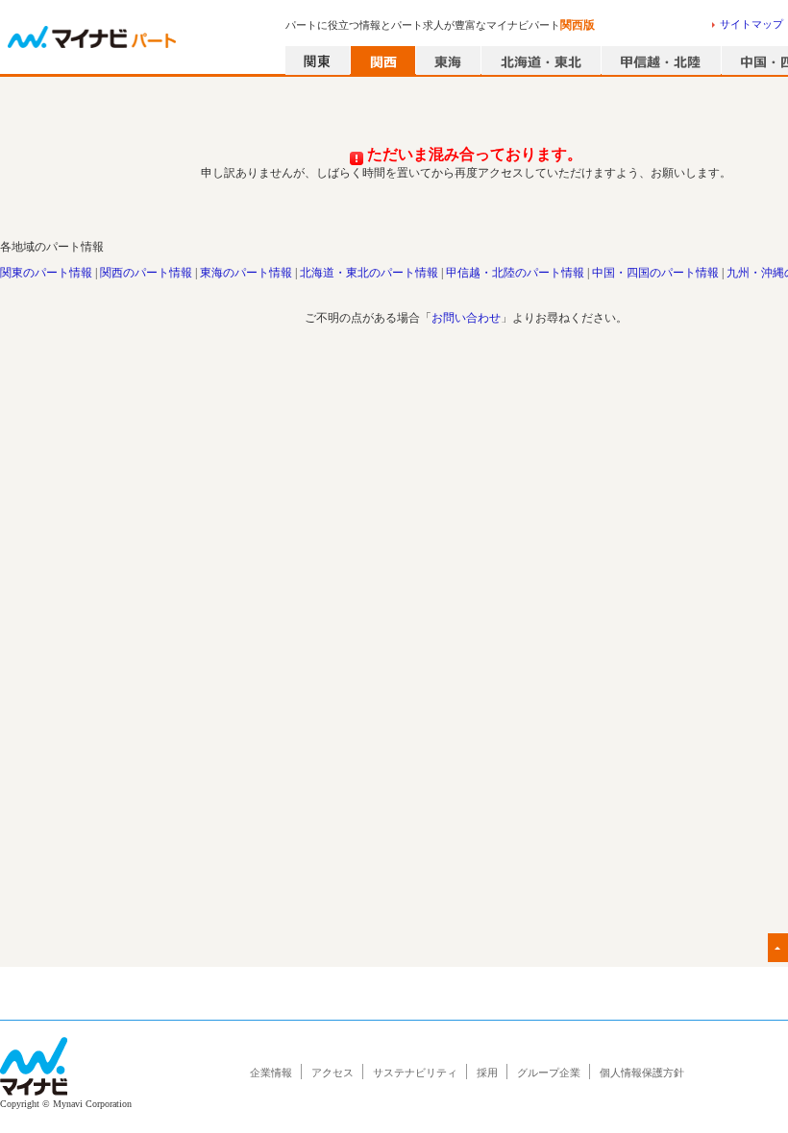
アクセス (332, 1072)
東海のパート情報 (246, 272)
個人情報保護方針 (642, 1072)
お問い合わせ (466, 318)
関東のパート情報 (46, 272)
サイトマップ (751, 24)
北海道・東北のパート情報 (369, 272)
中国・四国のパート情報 (655, 272)
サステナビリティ (415, 1072)
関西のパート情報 (146, 272)
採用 (487, 1072)
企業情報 (271, 1072)
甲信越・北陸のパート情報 (515, 272)
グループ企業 (548, 1072)
